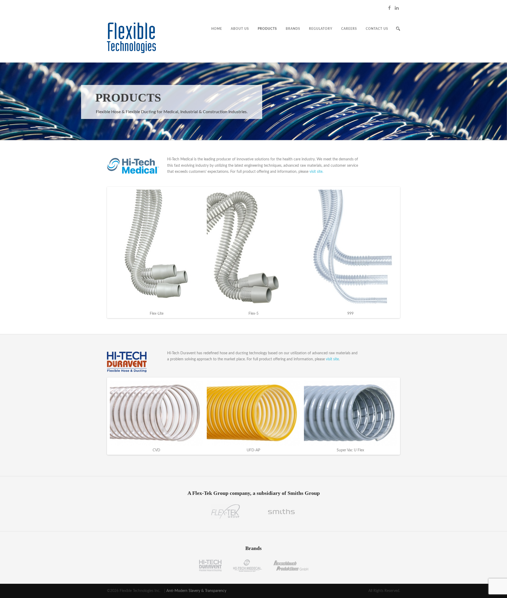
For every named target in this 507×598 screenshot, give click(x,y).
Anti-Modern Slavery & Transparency (196, 591)
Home (216, 28)
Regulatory (320, 28)
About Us (240, 28)
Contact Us (377, 28)
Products (267, 28)
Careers (349, 28)
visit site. (316, 172)
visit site (332, 359)
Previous (100, 252)
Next (407, 252)
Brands (293, 28)
